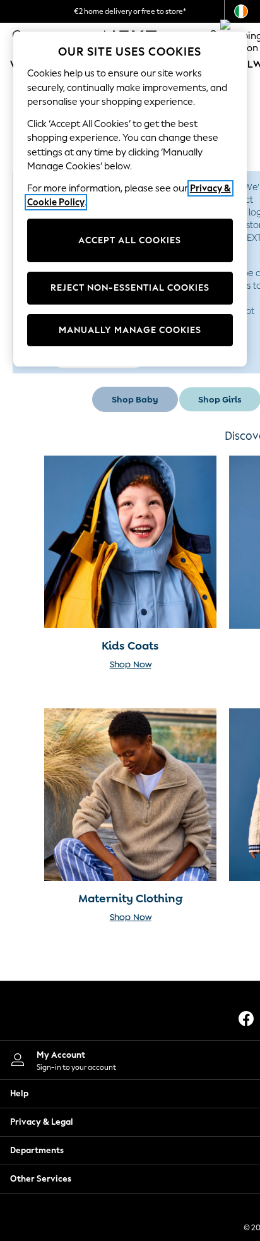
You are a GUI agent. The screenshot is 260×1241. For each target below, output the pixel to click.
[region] (130, 199)
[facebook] (246, 1018)
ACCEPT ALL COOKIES (129, 240)
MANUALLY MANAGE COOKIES (130, 330)
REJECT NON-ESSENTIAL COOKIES (130, 287)
